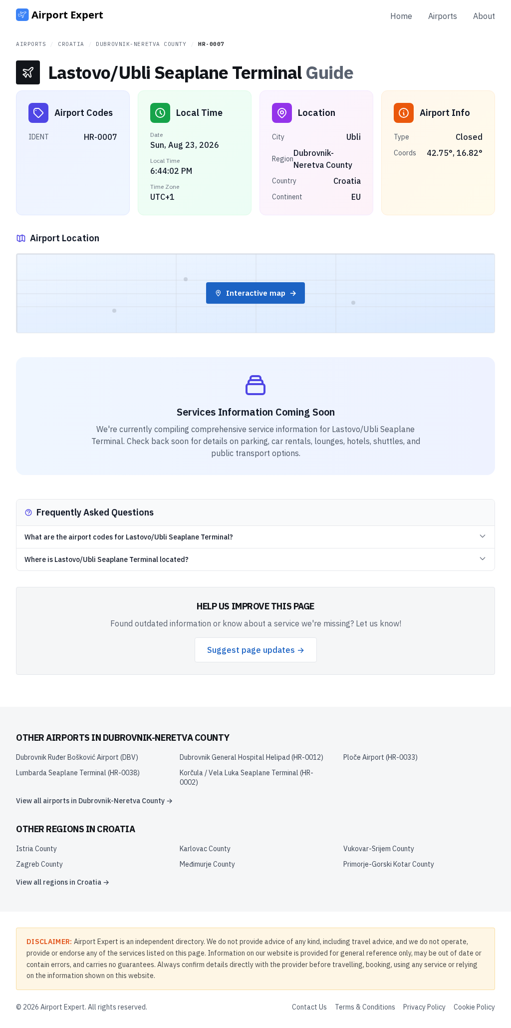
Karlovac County (205, 848)
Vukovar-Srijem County (378, 848)
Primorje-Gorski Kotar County (388, 864)
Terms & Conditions (365, 1007)
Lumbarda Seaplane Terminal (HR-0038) (78, 772)
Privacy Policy (424, 1007)
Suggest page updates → (255, 650)
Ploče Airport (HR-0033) (380, 757)
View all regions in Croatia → (62, 882)
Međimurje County (207, 864)
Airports (442, 16)
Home (401, 16)
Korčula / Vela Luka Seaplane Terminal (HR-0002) (246, 777)
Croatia (71, 43)
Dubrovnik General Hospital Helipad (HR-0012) (251, 757)
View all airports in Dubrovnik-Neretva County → (94, 800)
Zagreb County (39, 864)
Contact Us (309, 1007)
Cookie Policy (474, 1007)
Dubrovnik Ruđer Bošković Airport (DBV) (77, 757)
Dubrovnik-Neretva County (141, 43)
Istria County (36, 848)
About (484, 16)
